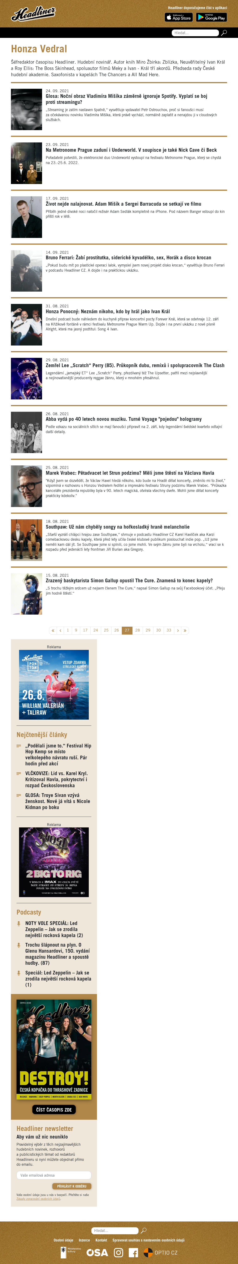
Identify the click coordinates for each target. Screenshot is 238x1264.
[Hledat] (223, 32)
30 (158, 630)
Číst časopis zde (54, 1110)
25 (106, 630)
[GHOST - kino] (54, 862)
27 (127, 630)
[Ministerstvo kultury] (71, 1252)
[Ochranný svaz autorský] (97, 1252)
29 (148, 630)
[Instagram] (118, 1252)
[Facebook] (133, 1252)
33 (169, 630)
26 (116, 630)
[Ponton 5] (54, 684)
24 (95, 630)
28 (137, 630)
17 (85, 630)
